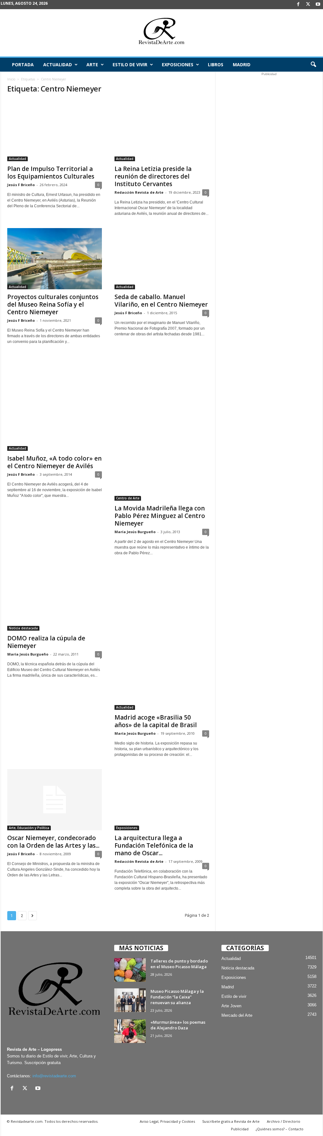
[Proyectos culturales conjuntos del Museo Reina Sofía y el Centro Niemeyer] (54, 258)
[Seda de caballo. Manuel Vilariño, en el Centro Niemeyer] (162, 258)
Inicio (11, 79)
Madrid (241, 65)
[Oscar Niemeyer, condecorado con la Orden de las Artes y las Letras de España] (54, 799)
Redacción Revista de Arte (139, 192)
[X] (308, 4)
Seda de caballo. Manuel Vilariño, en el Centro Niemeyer (161, 301)
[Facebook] (298, 4)
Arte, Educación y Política (29, 828)
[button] (313, 65)
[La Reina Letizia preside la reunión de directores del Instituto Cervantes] (162, 130)
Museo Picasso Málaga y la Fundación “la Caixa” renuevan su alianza (177, 996)
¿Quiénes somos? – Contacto (279, 1129)
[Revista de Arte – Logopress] (161, 32)
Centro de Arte (127, 498)
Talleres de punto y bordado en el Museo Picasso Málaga (179, 963)
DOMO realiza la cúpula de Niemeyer (46, 642)
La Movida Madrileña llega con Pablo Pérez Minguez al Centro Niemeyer (160, 515)
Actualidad (57, 65)
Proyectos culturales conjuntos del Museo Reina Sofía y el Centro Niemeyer (52, 304)
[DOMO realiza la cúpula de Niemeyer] (54, 599)
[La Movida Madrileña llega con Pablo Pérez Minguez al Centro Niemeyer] (162, 428)
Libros (215, 65)
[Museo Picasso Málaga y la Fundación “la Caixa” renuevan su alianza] (130, 1000)
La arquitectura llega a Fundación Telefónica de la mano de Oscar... (154, 845)
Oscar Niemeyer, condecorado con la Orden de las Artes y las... (53, 842)
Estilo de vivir (130, 65)
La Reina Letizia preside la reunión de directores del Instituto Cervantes (153, 176)
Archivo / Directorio (283, 1121)
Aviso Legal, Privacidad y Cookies (167, 1121)
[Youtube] (318, 4)
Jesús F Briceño (21, 184)
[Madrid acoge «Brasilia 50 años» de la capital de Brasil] (162, 639)
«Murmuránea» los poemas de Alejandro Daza (177, 1025)
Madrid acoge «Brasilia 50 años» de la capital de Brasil (156, 721)
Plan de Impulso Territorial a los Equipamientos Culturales (50, 172)
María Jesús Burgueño (135, 531)
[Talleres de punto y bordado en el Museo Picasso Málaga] (130, 970)
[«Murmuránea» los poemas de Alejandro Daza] (130, 1031)
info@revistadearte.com (54, 1076)
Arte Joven (231, 1006)
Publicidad (240, 1129)
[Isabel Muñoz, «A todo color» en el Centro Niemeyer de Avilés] (54, 403)
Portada (23, 65)
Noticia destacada (23, 628)
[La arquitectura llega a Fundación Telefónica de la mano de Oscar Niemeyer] (162, 799)
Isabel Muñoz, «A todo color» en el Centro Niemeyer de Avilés (54, 462)
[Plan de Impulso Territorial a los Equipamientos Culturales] (54, 130)
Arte (92, 65)
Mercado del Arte (236, 1015)
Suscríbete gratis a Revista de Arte (231, 1121)
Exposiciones (177, 65)
